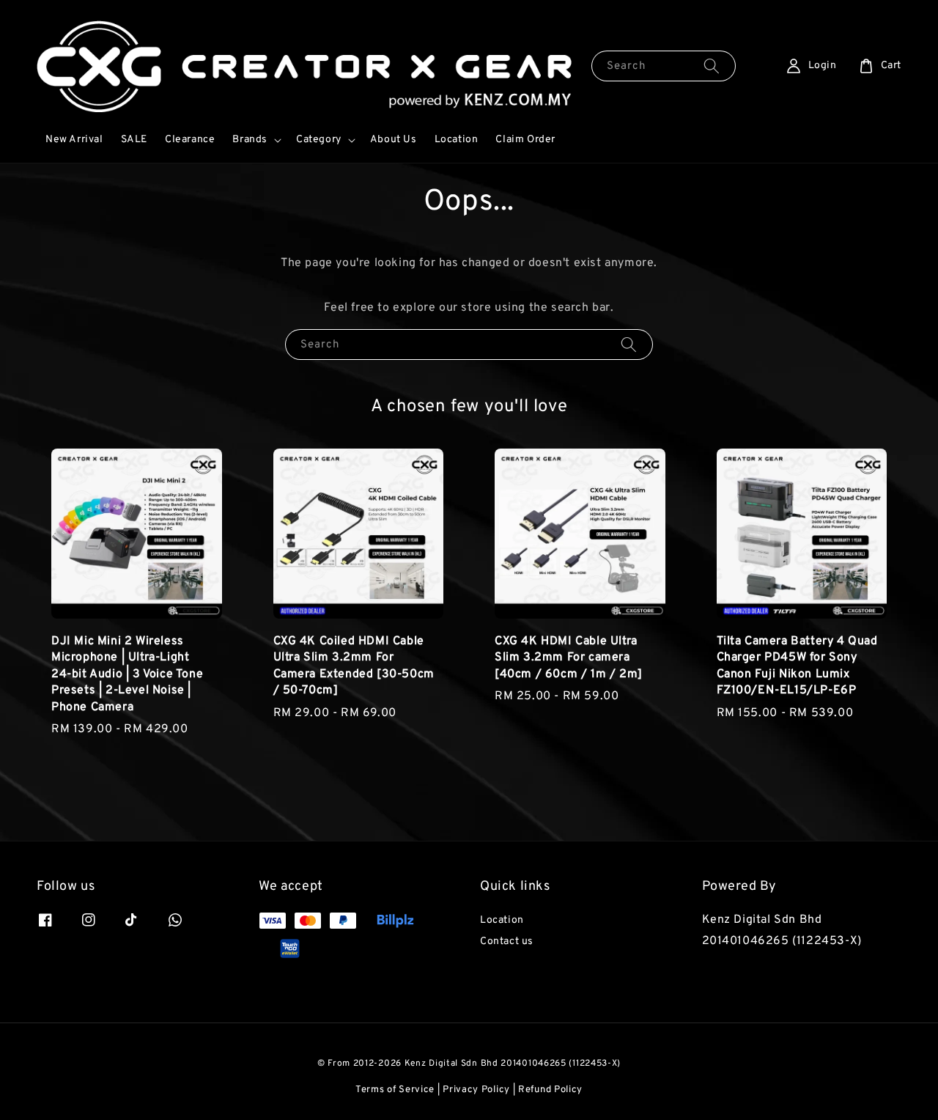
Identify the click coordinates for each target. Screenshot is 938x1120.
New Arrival (74, 139)
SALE (134, 139)
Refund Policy (550, 1090)
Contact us (506, 941)
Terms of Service (395, 1090)
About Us (393, 139)
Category (318, 139)
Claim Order (525, 139)
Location (457, 139)
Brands (249, 139)
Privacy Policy (476, 1090)
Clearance (190, 139)
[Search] (711, 65)
